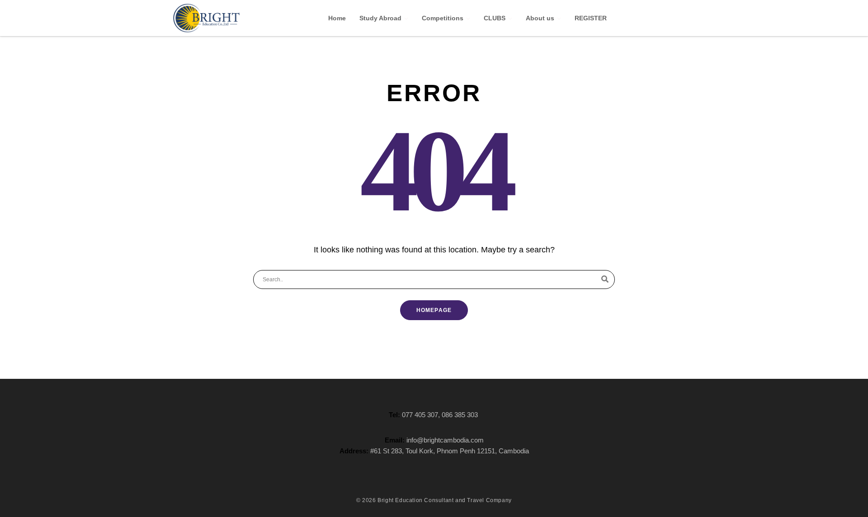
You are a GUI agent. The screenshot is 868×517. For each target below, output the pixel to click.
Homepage (434, 310)
